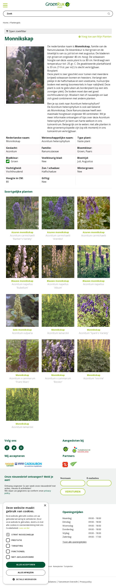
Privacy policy (86, 581)
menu (5, 5)
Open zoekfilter (17, 31)
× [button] (45, 505)
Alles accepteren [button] (25, 564)
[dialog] (25, 543)
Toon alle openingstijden (75, 541)
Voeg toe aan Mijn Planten (96, 36)
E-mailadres (93, 478)
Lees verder (24, 528)
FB (7, 447)
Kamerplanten (58, 566)
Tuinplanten (68, 566)
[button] (25, 579)
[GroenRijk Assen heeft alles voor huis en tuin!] (58, 5)
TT (14, 447)
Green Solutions (49, 581)
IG (21, 447)
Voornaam (65, 478)
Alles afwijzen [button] (26, 572)
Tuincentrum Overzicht (68, 581)
